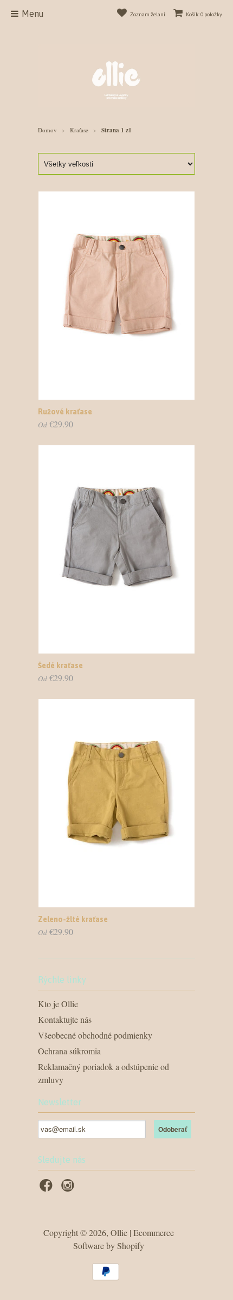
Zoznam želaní (147, 14)
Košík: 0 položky (204, 14)
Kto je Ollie (58, 1003)
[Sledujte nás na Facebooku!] (48, 1188)
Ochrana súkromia (69, 1050)
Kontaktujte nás (65, 1019)
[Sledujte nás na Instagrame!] (69, 1188)
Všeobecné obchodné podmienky (95, 1035)
